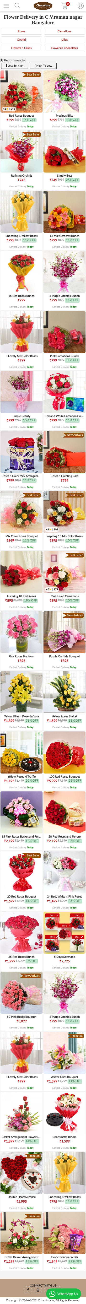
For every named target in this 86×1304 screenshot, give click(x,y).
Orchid (21, 39)
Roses (21, 31)
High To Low (44, 65)
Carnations (64, 31)
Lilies (64, 39)
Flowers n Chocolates (64, 48)
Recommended (14, 60)
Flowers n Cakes (21, 48)
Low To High (15, 65)
